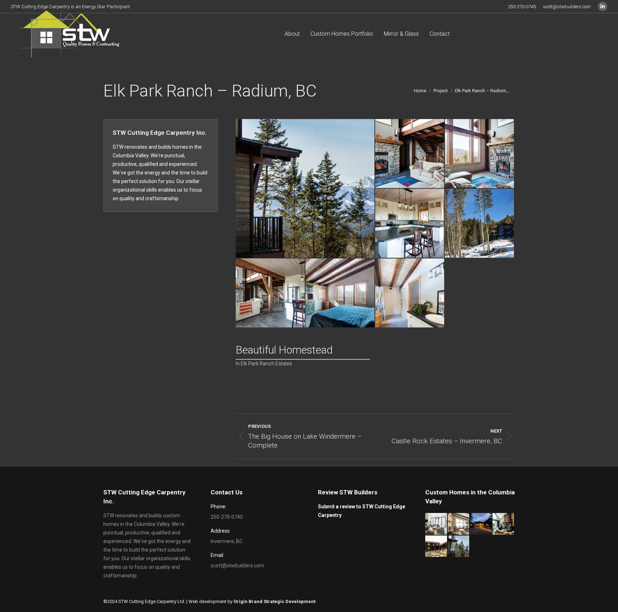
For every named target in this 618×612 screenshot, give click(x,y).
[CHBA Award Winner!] (459, 524)
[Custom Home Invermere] (481, 524)
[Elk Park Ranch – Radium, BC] (459, 547)
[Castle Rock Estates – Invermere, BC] (436, 547)
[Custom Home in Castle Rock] (503, 524)
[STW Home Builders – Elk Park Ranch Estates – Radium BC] (305, 188)
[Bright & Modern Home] (436, 524)
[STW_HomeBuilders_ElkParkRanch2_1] (410, 223)
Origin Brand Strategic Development (274, 601)
